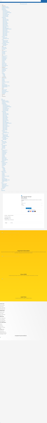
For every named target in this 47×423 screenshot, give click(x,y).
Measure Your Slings (4, 89)
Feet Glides (3, 60)
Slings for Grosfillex (5, 22)
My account (3, 94)
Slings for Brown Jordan (5, 19)
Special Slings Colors (5, 44)
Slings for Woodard (5, 34)
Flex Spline (3, 61)
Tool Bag (4, 75)
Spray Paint (3, 71)
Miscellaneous (3, 67)
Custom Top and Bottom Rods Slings (7, 12)
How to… (3, 39)
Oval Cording (3, 49)
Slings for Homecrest (5, 119)
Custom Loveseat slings (5, 16)
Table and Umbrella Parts (5, 65)
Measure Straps (4, 92)
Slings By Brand (4, 17)
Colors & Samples (4, 43)
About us (3, 87)
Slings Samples (4, 45)
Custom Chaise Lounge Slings (6, 11)
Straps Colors (3, 147)
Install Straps (3, 93)
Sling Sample (3, 146)
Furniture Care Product (4, 68)
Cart (2, 95)
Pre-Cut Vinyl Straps (4, 48)
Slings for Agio (4, 18)
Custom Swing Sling (5, 13)
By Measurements (4, 9)
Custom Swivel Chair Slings (6, 14)
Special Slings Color (4, 145)
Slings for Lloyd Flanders (5, 120)
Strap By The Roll (4, 47)
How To (3, 88)
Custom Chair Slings (5, 10)
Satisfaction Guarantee (4, 86)
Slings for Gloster (5, 21)
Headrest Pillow (4, 69)
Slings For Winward (5, 35)
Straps (2, 46)
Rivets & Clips (3, 62)
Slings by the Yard (5, 37)
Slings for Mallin (4, 121)
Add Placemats (4, 8)
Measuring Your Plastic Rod (6, 42)
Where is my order (4, 172)
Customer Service (3, 171)
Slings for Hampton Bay (5, 23)
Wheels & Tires (4, 66)
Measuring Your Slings (5, 40)
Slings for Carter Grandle (5, 20)
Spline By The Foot (4, 63)
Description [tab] (6, 215)
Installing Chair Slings (5, 41)
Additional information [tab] (10, 215)
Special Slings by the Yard (6, 38)
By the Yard (3, 36)
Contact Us (3, 173)
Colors (2, 144)
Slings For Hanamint (5, 118)
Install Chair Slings (4, 90)
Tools (2, 72)
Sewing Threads (4, 70)
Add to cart (29, 208)
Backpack (4, 74)
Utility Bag (3, 73)
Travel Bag (4, 170)
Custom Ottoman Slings (5, 15)
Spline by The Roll (4, 64)
